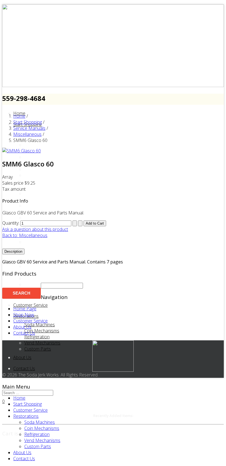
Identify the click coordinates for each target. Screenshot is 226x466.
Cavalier (32, 145)
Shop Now (23, 315)
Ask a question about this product (35, 229)
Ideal (29, 206)
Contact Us (24, 368)
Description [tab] (13, 251)
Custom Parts (37, 349)
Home (19, 398)
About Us (22, 357)
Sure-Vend (34, 266)
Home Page (24, 309)
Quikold (31, 242)
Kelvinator (34, 212)
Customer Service (30, 305)
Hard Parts (35, 193)
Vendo (30, 278)
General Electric (39, 181)
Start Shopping (27, 404)
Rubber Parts (37, 248)
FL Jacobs (34, 175)
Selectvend (34, 254)
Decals (31, 157)
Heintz (30, 199)
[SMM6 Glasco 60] (21, 151)
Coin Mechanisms (41, 331)
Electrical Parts (38, 169)
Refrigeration (37, 337)
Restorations (26, 416)
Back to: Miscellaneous (24, 235)
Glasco (31, 187)
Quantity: (11, 223)
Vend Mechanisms (42, 343)
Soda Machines (39, 325)
